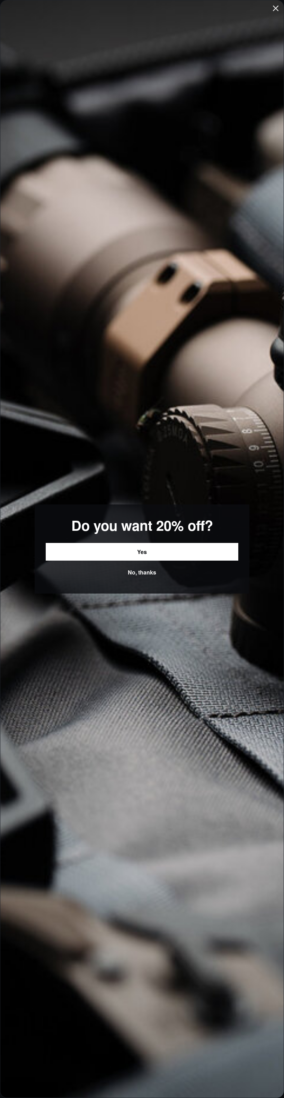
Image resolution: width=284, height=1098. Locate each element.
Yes (142, 552)
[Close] (275, 8)
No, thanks (142, 572)
